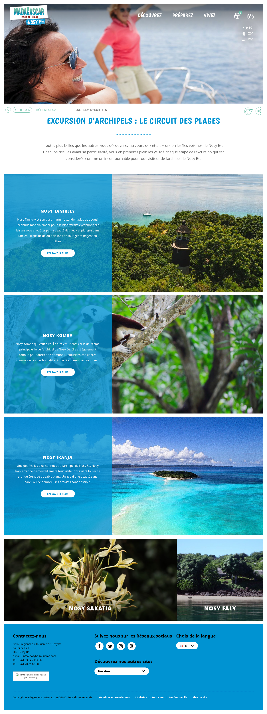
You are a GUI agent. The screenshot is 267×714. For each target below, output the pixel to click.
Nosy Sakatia (90, 608)
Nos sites (104, 671)
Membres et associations (114, 697)
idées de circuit (47, 110)
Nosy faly (220, 608)
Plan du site (200, 697)
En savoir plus (57, 253)
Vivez (209, 16)
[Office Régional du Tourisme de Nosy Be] (30, 15)
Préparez (182, 16)
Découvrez (150, 16)
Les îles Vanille (178, 697)
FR (185, 646)
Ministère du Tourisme (149, 697)
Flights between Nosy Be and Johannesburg (32, 676)
